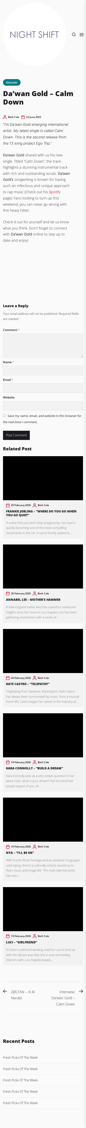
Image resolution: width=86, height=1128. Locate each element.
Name (8, 362)
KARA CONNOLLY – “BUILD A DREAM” (35, 768)
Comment (11, 330)
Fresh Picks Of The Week (20, 1057)
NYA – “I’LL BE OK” (20, 853)
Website (9, 397)
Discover (12, 82)
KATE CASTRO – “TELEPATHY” (27, 684)
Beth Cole (13, 117)
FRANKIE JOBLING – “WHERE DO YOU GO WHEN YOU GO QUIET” (41, 513)
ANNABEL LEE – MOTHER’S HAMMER (33, 600)
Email (8, 380)
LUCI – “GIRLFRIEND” (21, 942)
